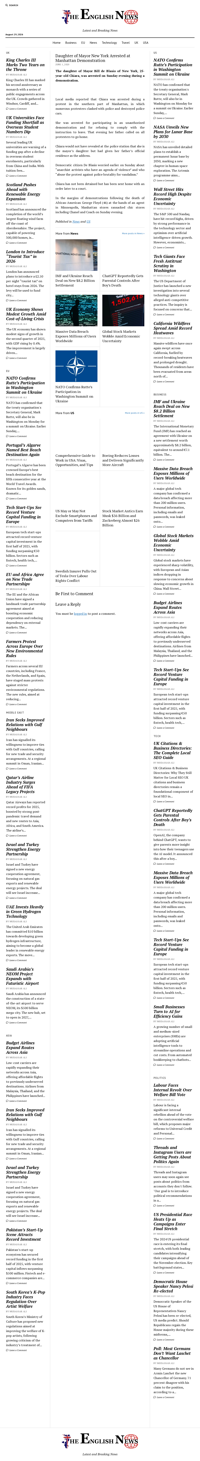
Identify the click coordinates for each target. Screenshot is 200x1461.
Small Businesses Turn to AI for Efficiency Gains (169, 1011)
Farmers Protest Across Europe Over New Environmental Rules (24, 648)
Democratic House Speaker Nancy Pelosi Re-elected (173, 1286)
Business (71, 42)
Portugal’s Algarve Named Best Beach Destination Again (23, 450)
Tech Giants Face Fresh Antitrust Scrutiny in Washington (169, 263)
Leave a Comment (18, 108)
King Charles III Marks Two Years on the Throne (25, 65)
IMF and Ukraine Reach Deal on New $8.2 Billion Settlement (75, 280)
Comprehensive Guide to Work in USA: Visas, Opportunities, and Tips (75, 460)
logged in (80, 613)
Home (57, 42)
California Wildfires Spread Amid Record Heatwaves (173, 328)
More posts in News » (133, 233)
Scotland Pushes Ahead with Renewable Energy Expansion (23, 191)
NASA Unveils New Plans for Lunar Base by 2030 (173, 132)
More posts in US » (135, 412)
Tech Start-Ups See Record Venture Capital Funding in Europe (23, 514)
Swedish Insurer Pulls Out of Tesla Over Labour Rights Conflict (75, 576)
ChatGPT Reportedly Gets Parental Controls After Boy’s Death (122, 280)
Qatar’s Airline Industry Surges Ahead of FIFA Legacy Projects (20, 784)
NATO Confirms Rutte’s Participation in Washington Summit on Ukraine (25, 385)
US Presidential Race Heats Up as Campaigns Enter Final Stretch (173, 1221)
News (93, 42)
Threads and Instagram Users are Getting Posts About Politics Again (172, 1154)
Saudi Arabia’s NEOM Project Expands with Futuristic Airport (22, 976)
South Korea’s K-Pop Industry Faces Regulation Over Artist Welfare (25, 1299)
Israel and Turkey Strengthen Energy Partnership (23, 849)
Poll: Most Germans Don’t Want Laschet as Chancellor (172, 1353)
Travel (125, 42)
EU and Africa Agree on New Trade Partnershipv (25, 579)
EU (83, 42)
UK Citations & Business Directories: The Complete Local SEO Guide (173, 750)
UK (136, 42)
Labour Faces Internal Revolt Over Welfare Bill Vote (173, 1090)
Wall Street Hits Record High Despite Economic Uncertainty (172, 196)
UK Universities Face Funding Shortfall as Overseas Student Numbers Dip (25, 124)
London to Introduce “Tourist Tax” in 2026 (25, 256)
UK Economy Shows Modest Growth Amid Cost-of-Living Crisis (26, 314)
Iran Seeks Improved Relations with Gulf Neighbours (25, 724)
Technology (109, 42)
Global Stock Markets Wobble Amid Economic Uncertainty (121, 336)
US (88, 221)
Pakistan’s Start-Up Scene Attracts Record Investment (24, 1234)
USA (145, 42)
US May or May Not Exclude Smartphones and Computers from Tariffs (76, 516)
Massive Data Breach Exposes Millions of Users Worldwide (75, 336)
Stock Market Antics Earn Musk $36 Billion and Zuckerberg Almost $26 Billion (122, 518)
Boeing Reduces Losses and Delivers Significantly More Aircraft (123, 460)
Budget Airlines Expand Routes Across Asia (20, 1047)
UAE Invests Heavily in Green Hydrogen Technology (24, 911)
